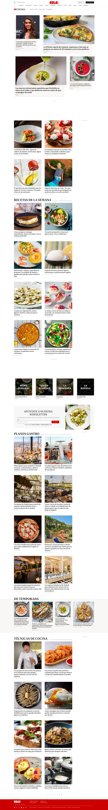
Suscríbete (90, 2)
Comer (40, 9)
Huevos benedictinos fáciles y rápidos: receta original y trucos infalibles (28, 787)
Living (65, 5)
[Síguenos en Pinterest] (26, 807)
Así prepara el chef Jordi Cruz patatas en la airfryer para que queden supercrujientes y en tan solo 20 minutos (27, 673)
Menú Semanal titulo (21, 397)
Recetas (31, 9)
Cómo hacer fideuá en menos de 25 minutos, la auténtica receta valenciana (26, 351)
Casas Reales (29, 5)
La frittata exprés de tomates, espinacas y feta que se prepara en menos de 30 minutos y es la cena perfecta (66, 48)
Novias (74, 5)
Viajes (69, 5)
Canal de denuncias (74, 807)
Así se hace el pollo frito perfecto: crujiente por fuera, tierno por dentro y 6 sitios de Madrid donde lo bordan (58, 672)
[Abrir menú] (14, 2)
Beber (44, 9)
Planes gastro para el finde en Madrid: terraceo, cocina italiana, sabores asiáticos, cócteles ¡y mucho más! (27, 468)
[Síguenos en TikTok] (21, 807)
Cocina (46, 5)
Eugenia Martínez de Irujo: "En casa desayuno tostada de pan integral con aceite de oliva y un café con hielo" (58, 190)
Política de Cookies (44, 807)
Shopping (59, 5)
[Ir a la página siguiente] (61, 794)
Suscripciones (34, 801)
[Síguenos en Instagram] (15, 807)
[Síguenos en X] (19, 807)
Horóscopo (85, 5)
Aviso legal (33, 807)
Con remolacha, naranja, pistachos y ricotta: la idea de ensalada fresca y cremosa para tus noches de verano (58, 351)
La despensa (59, 397)
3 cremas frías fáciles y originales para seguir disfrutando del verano (80, 84)
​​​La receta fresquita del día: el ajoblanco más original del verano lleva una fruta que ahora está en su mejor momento (21, 621)
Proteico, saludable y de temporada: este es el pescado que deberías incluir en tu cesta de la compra (42, 626)
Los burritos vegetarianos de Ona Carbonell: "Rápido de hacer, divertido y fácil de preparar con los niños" (26, 44)
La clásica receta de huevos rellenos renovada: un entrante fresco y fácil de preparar (57, 313)
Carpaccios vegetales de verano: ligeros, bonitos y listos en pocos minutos (25, 313)
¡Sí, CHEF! (55, 421)
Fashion (35, 5)
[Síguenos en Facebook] (17, 807)
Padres (80, 5)
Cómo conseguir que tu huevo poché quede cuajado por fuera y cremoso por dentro (58, 713)
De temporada (49, 9)
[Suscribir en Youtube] (23, 807)
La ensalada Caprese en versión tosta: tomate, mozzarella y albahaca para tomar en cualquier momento (58, 151)
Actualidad (20, 5)
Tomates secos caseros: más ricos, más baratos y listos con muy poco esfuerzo (28, 750)
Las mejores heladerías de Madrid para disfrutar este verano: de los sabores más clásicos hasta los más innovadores (57, 588)
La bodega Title (81, 397)
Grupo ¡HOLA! (44, 802)
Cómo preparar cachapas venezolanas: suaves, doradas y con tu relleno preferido (27, 234)
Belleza (41, 5)
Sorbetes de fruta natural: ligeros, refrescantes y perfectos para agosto (58, 271)
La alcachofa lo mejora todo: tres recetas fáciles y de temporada (83, 624)
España (80, 2)
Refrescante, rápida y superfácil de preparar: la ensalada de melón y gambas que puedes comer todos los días (27, 273)
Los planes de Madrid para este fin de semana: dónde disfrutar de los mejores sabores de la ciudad (27, 506)
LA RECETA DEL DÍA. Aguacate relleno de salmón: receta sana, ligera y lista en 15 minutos (27, 151)
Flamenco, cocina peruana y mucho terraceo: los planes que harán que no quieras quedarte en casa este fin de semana (58, 547)
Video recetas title (41, 397)
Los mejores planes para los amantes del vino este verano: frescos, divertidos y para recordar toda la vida (28, 587)
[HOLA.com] (54, 3)
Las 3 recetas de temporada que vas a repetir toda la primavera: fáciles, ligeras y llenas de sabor (62, 621)
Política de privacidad (59, 807)
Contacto (43, 801)
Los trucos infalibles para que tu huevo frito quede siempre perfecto (57, 787)
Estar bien (52, 5)
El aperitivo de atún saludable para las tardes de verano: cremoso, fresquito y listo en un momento (27, 190)
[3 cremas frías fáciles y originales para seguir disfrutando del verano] (82, 68)
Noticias (36, 9)
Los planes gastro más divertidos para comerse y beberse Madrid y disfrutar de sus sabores (58, 468)
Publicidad (33, 802)
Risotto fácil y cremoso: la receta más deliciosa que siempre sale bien (58, 750)
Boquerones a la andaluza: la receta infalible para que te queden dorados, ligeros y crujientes (27, 713)
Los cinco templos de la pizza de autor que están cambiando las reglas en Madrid (27, 546)
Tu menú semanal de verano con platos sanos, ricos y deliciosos (56, 233)
